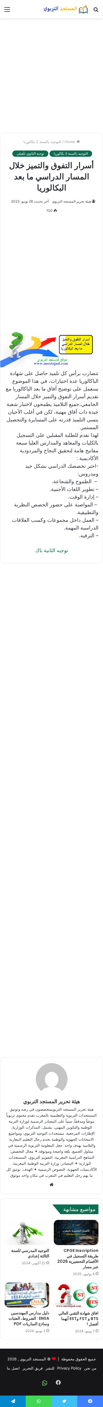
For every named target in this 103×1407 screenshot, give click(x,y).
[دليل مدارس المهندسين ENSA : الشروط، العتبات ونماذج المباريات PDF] (27, 1295)
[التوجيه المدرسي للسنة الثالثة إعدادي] (27, 1232)
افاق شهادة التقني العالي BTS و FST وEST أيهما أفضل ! (78, 1318)
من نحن (90, 1368)
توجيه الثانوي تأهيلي (30, 153)
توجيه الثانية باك (51, 550)
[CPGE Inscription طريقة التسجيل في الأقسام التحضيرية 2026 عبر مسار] (76, 1232)
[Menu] (7, 11)
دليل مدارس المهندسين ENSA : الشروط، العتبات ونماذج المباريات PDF (29, 1318)
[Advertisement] (51, 75)
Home (70, 141)
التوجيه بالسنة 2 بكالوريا (42, 141)
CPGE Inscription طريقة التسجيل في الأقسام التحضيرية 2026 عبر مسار (77, 1259)
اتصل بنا (13, 1368)
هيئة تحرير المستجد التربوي (71, 201)
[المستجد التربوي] (66, 9)
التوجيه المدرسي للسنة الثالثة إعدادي (30, 1253)
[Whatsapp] (45, 1383)
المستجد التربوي (33, 1359)
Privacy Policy (69, 1368)
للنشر (49, 1368)
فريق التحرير (33, 1368)
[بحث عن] (96, 11)
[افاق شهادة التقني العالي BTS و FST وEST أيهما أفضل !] (76, 1295)
